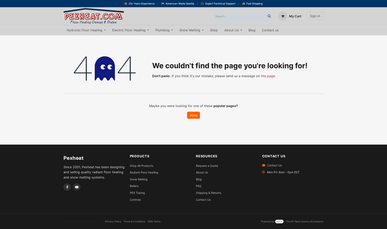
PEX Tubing (137, 192)
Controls (135, 199)
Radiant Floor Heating (144, 172)
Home (193, 115)
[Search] (269, 16)
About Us (202, 172)
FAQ (198, 186)
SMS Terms (154, 221)
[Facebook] (67, 187)
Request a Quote (207, 165)
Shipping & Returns (208, 192)
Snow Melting (139, 179)
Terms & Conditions (134, 221)
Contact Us (203, 199)
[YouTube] (76, 187)
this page (268, 76)
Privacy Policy (113, 221)
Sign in (315, 16)
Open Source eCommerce (309, 221)
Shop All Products (141, 165)
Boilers (134, 186)
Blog (199, 179)
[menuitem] (86, 30)
